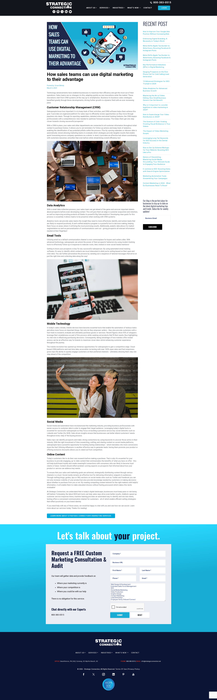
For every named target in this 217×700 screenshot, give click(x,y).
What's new (133, 8)
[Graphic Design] (138, 594)
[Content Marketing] (138, 596)
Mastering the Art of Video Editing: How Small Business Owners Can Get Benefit (154, 98)
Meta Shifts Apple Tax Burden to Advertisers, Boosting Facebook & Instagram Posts (156, 48)
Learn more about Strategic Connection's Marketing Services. (81, 516)
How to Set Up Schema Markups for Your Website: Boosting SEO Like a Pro (156, 150)
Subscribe (152, 227)
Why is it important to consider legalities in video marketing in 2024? (155, 107)
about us (90, 8)
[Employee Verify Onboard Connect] (138, 600)
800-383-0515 (162, 2)
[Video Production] (138, 592)
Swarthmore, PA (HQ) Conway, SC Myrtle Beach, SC (79, 661)
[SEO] (138, 588)
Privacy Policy (134, 669)
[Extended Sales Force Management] (138, 586)
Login (164, 8)
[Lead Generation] (138, 598)
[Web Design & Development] (138, 584)
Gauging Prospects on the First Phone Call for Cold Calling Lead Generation (156, 74)
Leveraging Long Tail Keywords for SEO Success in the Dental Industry (155, 140)
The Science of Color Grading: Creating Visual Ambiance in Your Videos (156, 124)
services (104, 8)
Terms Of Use (121, 669)
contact (147, 8)
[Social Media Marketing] (138, 590)
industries (118, 8)
